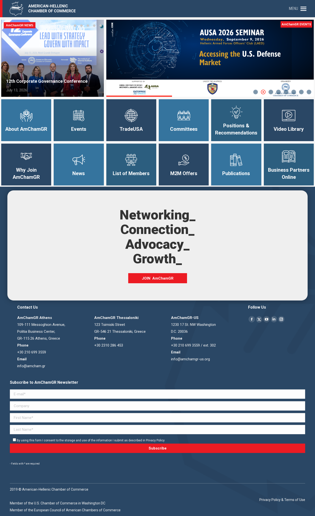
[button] (68, 25)
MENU (293, 8)
